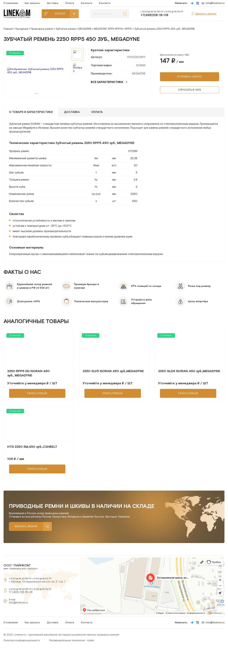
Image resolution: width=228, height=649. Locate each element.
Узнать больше (37, 393)
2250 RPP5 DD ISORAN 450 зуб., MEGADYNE (28, 373)
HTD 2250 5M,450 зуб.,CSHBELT (32, 447)
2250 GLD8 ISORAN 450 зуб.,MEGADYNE (189, 371)
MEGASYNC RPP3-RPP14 (108, 29)
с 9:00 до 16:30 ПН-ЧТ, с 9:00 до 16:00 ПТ (162, 13)
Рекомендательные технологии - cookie (71, 640)
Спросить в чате (189, 90)
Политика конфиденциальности (22, 640)
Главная (8, 29)
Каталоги (86, 3)
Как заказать (32, 3)
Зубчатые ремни (66, 29)
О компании (11, 3)
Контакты (104, 3)
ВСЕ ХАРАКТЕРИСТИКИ (107, 82)
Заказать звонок (205, 14)
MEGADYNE (85, 29)
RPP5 (128, 29)
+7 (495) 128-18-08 (20, 592)
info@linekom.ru (215, 3)
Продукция (21, 29)
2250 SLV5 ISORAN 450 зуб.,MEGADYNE (113, 371)
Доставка (52, 3)
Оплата (69, 3)
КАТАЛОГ (60, 13)
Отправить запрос (189, 76)
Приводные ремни (42, 29)
